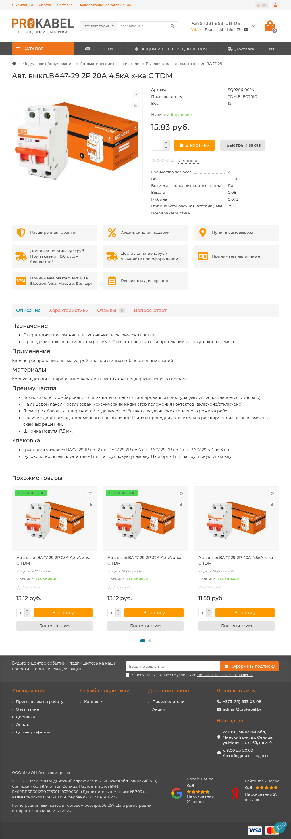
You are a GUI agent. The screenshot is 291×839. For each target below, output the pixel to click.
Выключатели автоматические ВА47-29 (184, 63)
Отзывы (110, 310)
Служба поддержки (105, 690)
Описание (28, 310)
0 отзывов (188, 160)
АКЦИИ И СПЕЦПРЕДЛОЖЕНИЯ (174, 49)
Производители (168, 701)
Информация (29, 690)
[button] (143, 640)
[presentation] (12, 561)
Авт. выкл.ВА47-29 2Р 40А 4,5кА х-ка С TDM (235, 560)
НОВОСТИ (102, 49)
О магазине (27, 709)
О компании (22, 5)
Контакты (93, 701)
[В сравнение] (136, 105)
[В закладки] (136, 94)
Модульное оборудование (48, 63)
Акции (158, 709)
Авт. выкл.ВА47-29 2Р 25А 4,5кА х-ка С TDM (53, 560)
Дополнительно (168, 690)
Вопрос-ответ (150, 310)
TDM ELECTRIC (242, 96)
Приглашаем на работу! (40, 701)
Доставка (65, 5)
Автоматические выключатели (110, 63)
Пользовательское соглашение (104, 5)
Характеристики (69, 310)
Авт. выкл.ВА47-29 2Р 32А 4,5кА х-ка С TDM (144, 560)
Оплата (45, 5)
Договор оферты (33, 732)
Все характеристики (171, 213)
